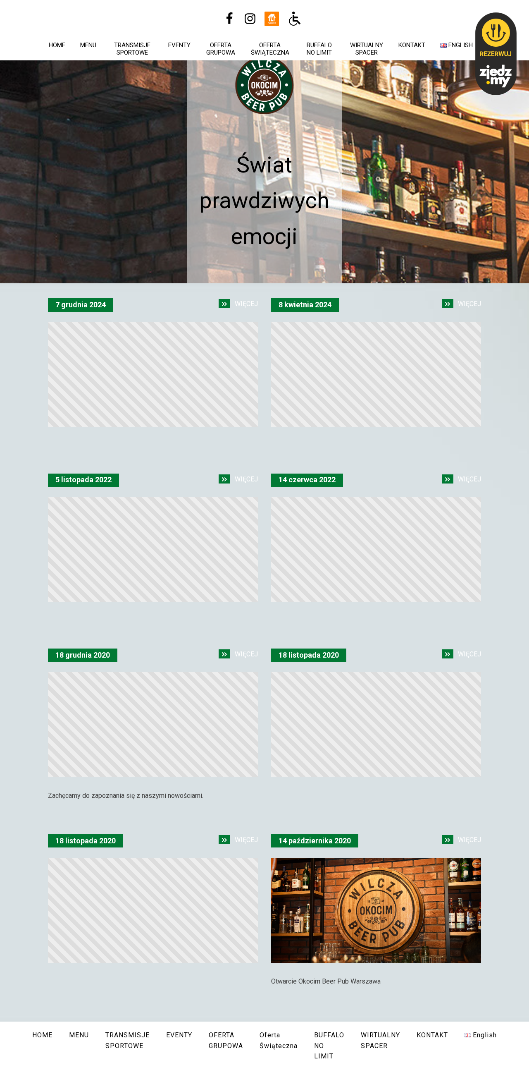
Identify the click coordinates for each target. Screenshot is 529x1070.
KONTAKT (411, 45)
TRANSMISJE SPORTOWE (132, 48)
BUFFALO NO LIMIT (319, 48)
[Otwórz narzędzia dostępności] (295, 19)
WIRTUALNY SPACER (366, 48)
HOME (57, 45)
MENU (88, 45)
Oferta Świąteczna (270, 48)
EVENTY (179, 45)
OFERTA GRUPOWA (220, 48)
